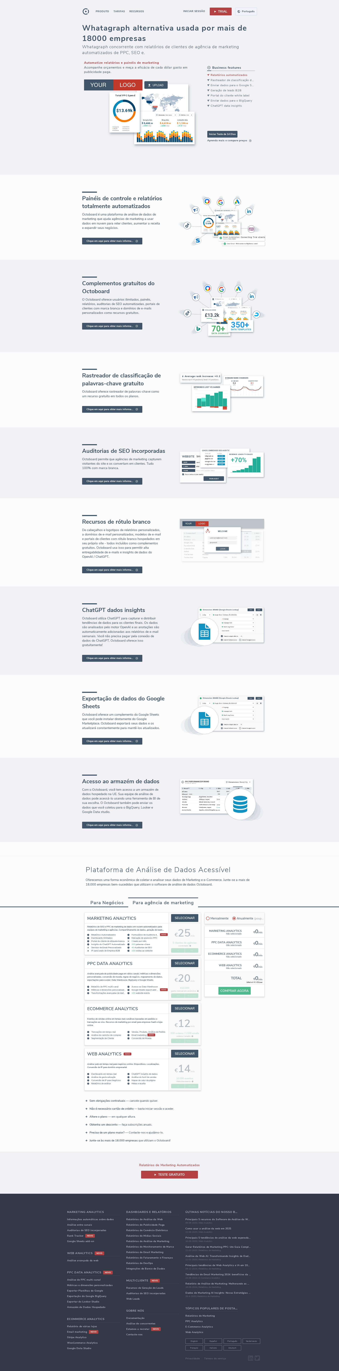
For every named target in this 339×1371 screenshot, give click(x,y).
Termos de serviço (215, 1358)
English (194, 1341)
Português (232, 1341)
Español (213, 1341)
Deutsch (232, 1348)
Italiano (213, 1348)
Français (194, 1348)
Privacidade (192, 1358)
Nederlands (251, 1341)
